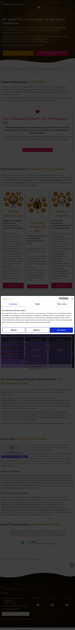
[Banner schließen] (72, 298)
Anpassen (36, 330)
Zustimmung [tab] (13, 304)
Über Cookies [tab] (62, 304)
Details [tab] (37, 304)
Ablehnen (14, 330)
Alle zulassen (61, 330)
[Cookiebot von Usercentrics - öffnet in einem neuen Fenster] (60, 298)
